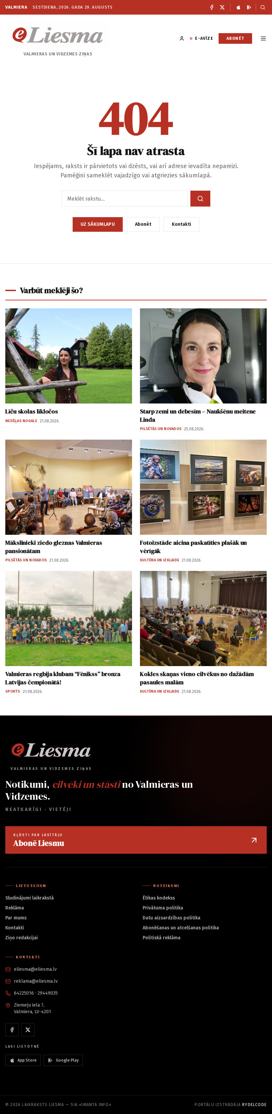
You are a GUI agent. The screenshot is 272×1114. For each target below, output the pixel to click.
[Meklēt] (261, 7)
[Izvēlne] (263, 38)
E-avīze (204, 38)
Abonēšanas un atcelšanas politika (181, 928)
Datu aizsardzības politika (171, 918)
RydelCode (254, 1104)
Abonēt (235, 38)
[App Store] (238, 7)
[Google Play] (249, 7)
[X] (222, 7)
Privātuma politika (163, 908)
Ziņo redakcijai (21, 938)
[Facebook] (212, 7)
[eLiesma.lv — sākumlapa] (57, 35)
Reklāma (14, 908)
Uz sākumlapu (98, 224)
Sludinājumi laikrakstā (29, 898)
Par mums (16, 918)
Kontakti (181, 224)
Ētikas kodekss (159, 898)
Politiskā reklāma (161, 938)
